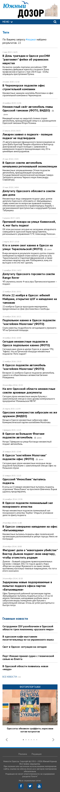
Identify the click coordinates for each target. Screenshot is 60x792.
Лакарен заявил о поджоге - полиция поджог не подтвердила (27, 136)
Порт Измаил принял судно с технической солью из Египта (28, 657)
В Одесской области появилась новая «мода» (25, 667)
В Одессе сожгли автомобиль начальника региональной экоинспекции (29, 164)
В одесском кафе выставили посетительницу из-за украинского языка (28, 638)
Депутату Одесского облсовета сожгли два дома (28, 193)
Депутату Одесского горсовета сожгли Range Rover (28, 276)
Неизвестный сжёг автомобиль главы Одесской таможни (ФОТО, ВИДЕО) (27, 108)
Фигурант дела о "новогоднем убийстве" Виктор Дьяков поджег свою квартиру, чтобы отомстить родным (29, 553)
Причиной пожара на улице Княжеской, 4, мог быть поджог (29, 223)
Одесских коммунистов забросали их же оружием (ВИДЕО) (29, 414)
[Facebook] (21, 786)
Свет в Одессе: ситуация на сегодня (24, 646)
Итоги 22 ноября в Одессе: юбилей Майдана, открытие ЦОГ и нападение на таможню (29, 298)
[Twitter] (30, 786)
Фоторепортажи (30, 686)
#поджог (31, 39)
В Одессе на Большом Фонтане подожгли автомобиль (23, 435)
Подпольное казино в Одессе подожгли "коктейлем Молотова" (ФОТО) (29, 322)
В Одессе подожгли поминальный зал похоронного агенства (27, 504)
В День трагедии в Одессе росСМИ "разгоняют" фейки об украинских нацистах (26, 59)
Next (53, 739)
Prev (7, 739)
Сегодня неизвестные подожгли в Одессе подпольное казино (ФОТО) (26, 343)
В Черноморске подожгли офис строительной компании (23, 87)
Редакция (37, 753)
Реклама (22, 753)
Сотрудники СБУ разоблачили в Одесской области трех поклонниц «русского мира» (28, 628)
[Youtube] (39, 786)
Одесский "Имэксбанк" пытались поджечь (24, 481)
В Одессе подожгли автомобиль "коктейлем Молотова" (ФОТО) (24, 367)
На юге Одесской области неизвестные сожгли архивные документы (28, 390)
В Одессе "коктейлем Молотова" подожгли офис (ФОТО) (24, 457)
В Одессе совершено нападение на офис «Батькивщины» (29, 528)
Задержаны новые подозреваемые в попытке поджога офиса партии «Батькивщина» (27, 585)
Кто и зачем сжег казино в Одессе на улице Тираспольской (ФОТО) (27, 247)
